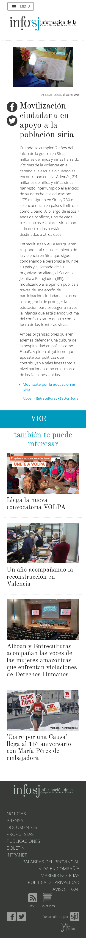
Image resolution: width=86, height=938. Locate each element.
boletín (16, 848)
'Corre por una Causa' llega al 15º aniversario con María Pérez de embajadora (39, 748)
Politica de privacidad (53, 883)
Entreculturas (46, 398)
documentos (22, 828)
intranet (17, 855)
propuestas (20, 834)
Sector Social (69, 398)
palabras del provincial (50, 862)
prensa (15, 821)
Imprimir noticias (59, 876)
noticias (16, 814)
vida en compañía (59, 869)
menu (20, 6)
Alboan (28, 398)
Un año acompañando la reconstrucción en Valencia (40, 577)
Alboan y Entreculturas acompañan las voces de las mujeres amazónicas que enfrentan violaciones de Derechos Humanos (42, 660)
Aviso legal (66, 889)
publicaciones (23, 841)
